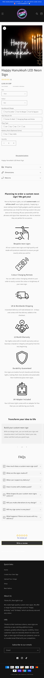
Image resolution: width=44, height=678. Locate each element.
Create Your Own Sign (11, 574)
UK (6, 127)
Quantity (4, 139)
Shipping (10, 86)
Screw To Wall (10, 119)
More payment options (22, 155)
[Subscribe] (37, 650)
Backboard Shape (8, 108)
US (24, 127)
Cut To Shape (21, 112)
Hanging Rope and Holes (26, 119)
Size (3, 90)
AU (16, 127)
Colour (3, 99)
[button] (2, 13)
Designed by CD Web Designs (27, 674)
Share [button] (6, 183)
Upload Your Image (10, 579)
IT (20, 127)
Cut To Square (33, 112)
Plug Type (5, 123)
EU (11, 127)
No (6, 134)
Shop (5, 584)
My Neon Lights (17, 674)
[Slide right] (26, 447)
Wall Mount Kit (7, 116)
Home (6, 570)
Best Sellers (8, 588)
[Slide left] (17, 447)
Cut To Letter (10, 112)
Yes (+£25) (13, 134)
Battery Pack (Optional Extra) (12, 130)
